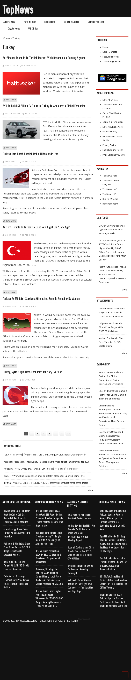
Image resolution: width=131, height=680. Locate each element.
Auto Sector (30, 21)
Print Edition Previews (114, 154)
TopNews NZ (109, 193)
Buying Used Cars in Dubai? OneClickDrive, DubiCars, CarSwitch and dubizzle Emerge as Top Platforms (16, 516)
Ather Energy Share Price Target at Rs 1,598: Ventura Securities (16, 532)
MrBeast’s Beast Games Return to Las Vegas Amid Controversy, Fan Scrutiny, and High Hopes (80, 585)
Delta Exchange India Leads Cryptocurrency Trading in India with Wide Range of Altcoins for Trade (48, 538)
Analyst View (9, 21)
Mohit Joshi (11, 235)
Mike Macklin (11, 65)
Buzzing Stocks (110, 198)
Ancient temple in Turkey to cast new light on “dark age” (36, 227)
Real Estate (49, 21)
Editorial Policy (110, 131)
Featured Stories (111, 56)
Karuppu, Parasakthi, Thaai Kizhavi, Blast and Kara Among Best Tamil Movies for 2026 (46, 461)
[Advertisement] (65, 646)
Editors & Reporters (113, 126)
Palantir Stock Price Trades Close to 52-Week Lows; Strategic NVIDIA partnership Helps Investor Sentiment (112, 274)
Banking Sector (71, 21)
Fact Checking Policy (113, 149)
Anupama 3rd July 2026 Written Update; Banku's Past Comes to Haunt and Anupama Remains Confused (113, 600)
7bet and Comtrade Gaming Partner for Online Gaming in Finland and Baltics (113, 394)
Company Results (96, 21)
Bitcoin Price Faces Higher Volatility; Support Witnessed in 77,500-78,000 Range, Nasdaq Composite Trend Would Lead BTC (49, 598)
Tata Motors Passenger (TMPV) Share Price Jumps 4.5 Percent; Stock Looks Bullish (16, 581)
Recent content (110, 203)
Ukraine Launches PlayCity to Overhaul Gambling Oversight (80, 569)
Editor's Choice (110, 99)
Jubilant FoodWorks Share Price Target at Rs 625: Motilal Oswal (112, 342)
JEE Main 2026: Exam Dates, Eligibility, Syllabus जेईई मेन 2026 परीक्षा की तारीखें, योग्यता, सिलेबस (46, 483)
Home (6, 38)
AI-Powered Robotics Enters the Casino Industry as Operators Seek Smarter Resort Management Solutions (113, 458)
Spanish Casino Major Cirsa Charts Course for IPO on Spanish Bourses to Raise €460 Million (81, 553)
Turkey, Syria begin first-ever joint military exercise (32, 372)
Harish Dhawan (13, 113)
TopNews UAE (110, 189)
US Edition (33, 28)
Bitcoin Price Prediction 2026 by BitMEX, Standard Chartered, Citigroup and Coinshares (48, 556)
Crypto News (14, 28)
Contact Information (113, 121)
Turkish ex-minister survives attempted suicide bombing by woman (41, 298)
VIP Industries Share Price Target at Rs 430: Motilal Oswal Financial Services (112, 312)
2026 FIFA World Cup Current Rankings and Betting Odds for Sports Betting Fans (44, 475)
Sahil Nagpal (11, 161)
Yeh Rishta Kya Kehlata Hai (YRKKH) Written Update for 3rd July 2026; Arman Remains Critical (113, 563)
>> (68, 433)
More (90, 490)
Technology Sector (112, 61)
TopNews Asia (110, 175)
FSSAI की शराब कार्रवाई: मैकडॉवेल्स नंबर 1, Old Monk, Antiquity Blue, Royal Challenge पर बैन (45, 454)
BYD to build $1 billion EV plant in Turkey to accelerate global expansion (44, 106)
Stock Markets (110, 51)
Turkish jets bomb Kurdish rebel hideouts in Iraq (30, 154)
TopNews (18, 9)
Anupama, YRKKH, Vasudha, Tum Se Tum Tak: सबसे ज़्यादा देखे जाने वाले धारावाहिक (41, 468)
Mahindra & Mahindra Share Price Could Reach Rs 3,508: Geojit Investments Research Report (16, 549)
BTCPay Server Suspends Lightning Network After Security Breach (112, 229)
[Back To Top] (125, 674)
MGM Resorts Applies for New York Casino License (79, 516)
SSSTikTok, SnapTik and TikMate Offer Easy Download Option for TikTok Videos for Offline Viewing (113, 582)
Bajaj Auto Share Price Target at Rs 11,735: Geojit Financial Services (16, 565)
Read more (11, 99)
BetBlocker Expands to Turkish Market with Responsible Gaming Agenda (44, 57)
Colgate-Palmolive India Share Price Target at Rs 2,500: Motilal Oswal (111, 327)
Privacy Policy (109, 145)
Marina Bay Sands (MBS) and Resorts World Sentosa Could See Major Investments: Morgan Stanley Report (81, 533)
